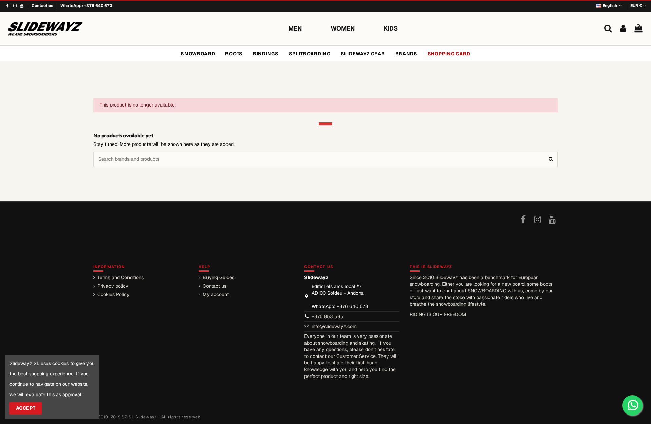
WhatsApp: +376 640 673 (86, 5)
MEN (295, 28)
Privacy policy (113, 286)
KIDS (390, 28)
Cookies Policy (113, 294)
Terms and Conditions (120, 277)
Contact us (43, 5)
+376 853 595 (327, 316)
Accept (26, 408)
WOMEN (343, 28)
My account (216, 294)
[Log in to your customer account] (623, 28)
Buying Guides (218, 277)
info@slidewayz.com (334, 326)
